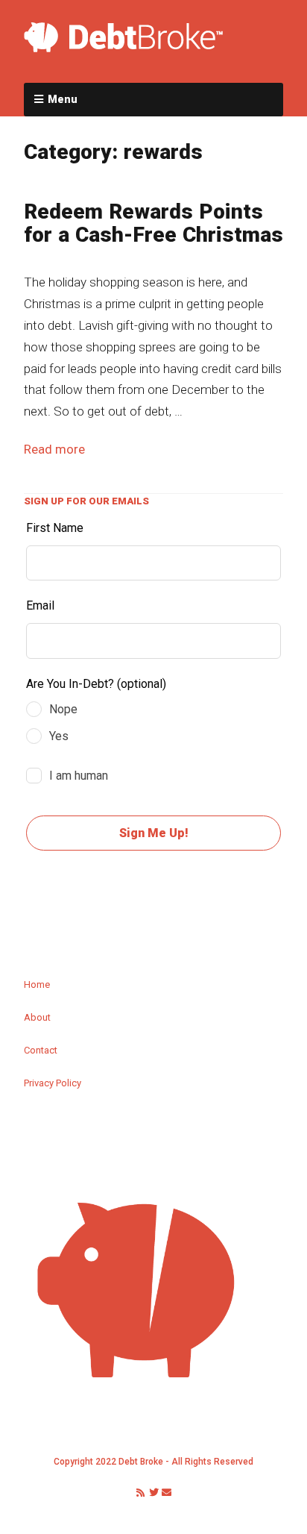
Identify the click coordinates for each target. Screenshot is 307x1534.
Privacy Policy (52, 1083)
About (37, 1017)
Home (37, 984)
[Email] (167, 1493)
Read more (54, 449)
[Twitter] (154, 1493)
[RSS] (140, 1493)
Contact (40, 1050)
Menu (62, 99)
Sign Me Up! (154, 833)
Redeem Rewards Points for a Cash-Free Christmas (153, 223)
